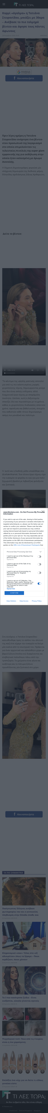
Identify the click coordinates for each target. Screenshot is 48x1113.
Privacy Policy (37, 601)
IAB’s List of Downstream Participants (27, 545)
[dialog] (24, 556)
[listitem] (24, 552)
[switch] (39, 556)
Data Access (24, 601)
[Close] (44, 512)
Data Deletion (11, 601)
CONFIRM (14, 593)
